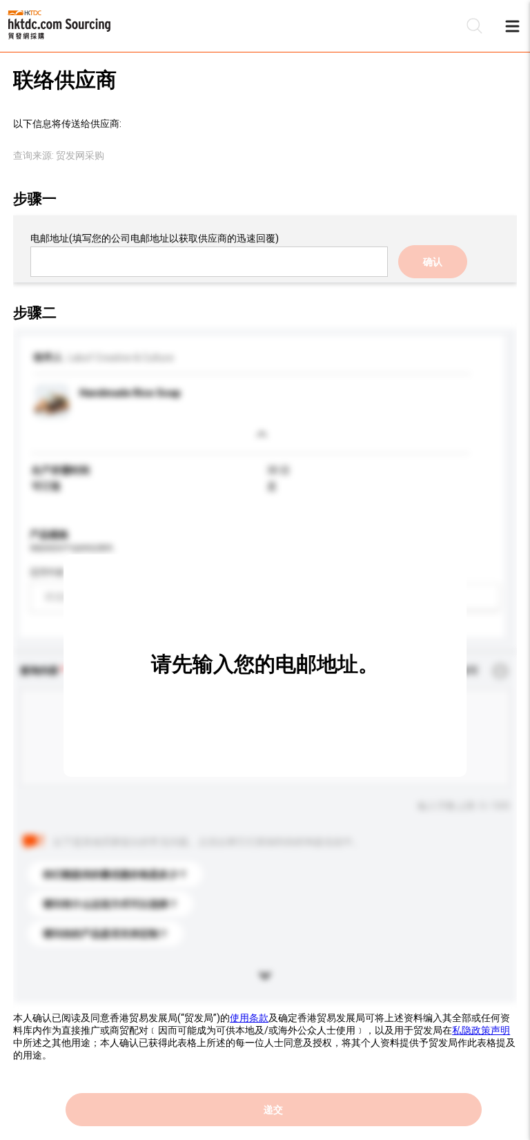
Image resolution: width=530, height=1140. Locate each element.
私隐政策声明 (481, 1030)
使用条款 (249, 1017)
